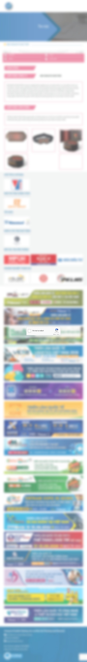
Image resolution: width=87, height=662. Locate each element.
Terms (58, 334)
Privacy (54, 334)
